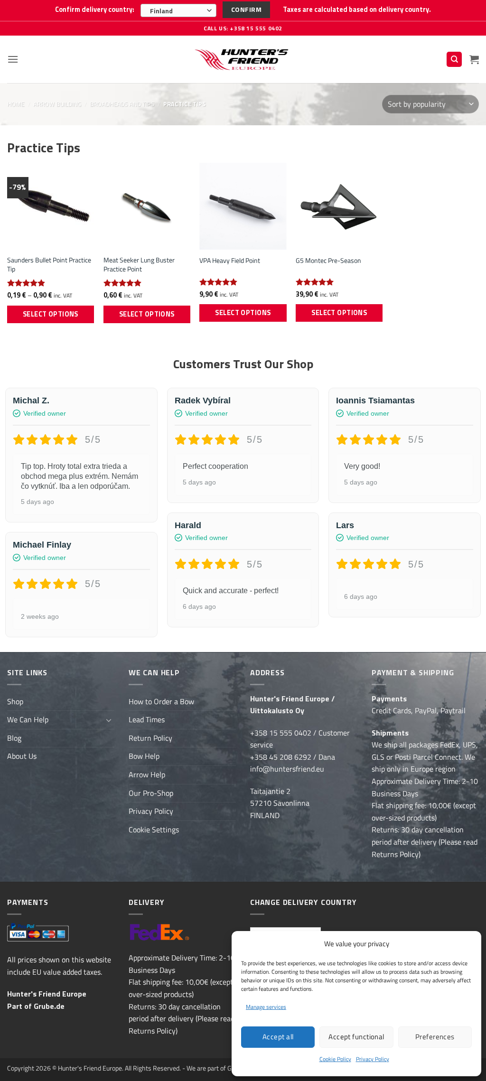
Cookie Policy (335, 1058)
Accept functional (356, 1036)
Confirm (246, 9)
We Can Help (27, 719)
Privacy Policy (372, 1058)
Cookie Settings (154, 829)
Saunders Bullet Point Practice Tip (49, 264)
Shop (15, 701)
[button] (13, 59)
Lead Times (147, 719)
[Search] (454, 59)
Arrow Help (147, 774)
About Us (22, 756)
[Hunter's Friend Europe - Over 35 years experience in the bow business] (243, 59)
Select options (50, 314)
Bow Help (144, 756)
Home (15, 104)
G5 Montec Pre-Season (328, 260)
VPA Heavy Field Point (229, 260)
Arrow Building (57, 104)
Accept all (278, 1036)
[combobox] (178, 10)
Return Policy (150, 738)
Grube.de (49, 1006)
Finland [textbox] (161, 11)
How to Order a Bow (161, 701)
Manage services (266, 1006)
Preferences (435, 1036)
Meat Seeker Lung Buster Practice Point (139, 264)
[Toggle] (108, 720)
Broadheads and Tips (122, 104)
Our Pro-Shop (151, 793)
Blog (14, 738)
